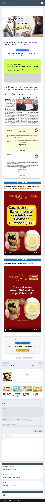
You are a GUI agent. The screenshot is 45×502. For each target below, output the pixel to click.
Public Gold (24, 13)
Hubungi (5, 488)
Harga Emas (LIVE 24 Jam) (23, 342)
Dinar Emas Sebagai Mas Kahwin (26, 394)
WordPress (20, 500)
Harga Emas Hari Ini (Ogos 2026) (9, 485)
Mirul (16, 13)
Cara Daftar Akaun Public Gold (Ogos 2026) (11, 477)
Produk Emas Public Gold (8, 474)
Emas (20, 13)
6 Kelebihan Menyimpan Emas (36, 394)
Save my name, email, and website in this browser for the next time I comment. (35, 420)
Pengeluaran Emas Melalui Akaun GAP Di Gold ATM (16, 395)
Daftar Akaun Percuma (22, 350)
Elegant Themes (10, 500)
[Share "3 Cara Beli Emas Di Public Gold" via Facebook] (17, 358)
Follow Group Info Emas (23, 49)
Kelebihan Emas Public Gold (7, 394)
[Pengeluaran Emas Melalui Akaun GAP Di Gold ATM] (17, 389)
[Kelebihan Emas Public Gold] (7, 389)
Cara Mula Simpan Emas (8, 482)
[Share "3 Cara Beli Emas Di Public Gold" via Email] (19, 358)
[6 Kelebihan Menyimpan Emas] (37, 389)
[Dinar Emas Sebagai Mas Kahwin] (27, 389)
